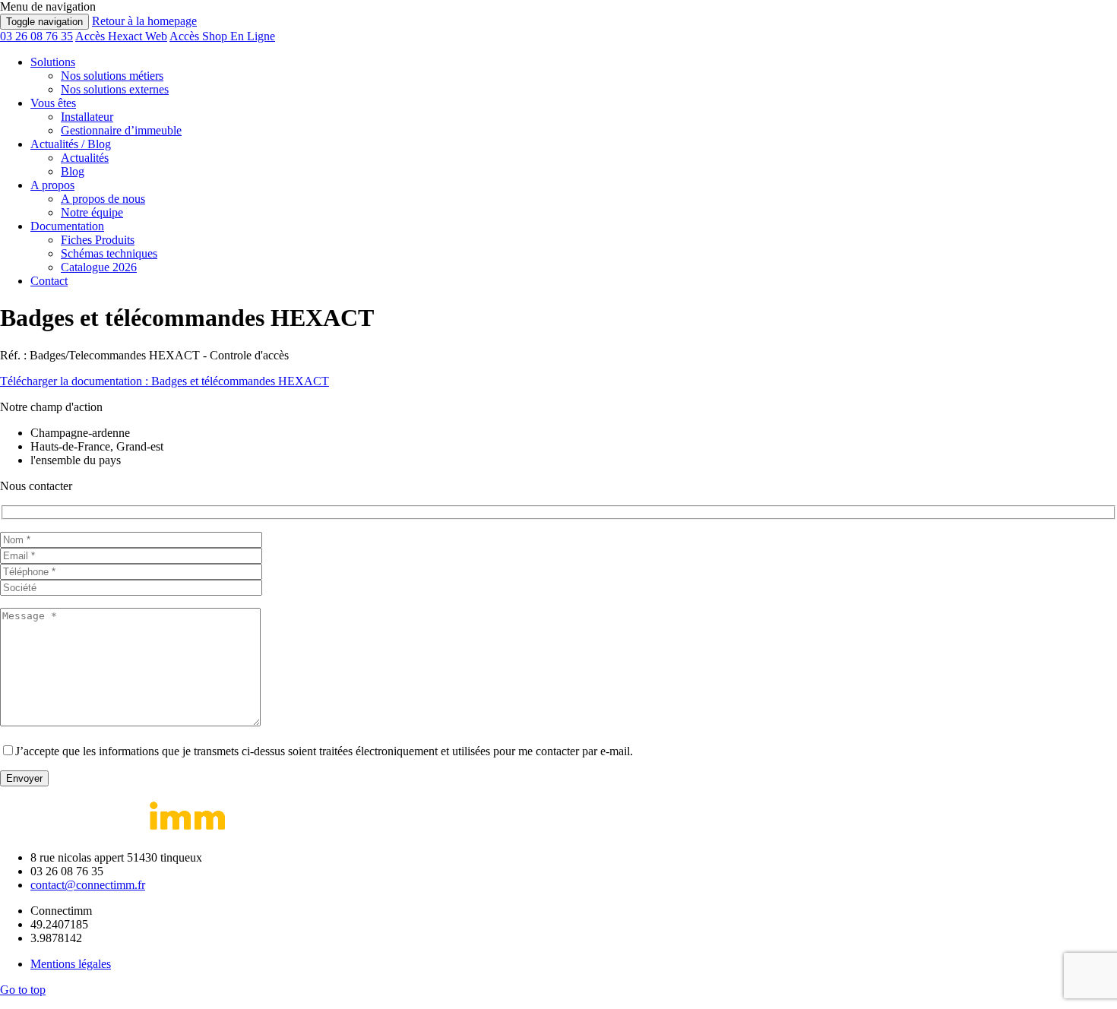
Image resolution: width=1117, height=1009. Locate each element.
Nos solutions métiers (112, 75)
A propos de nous (103, 198)
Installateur (87, 116)
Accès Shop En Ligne (222, 36)
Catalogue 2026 (99, 267)
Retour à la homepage (144, 20)
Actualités (85, 157)
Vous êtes (53, 102)
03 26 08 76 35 (36, 36)
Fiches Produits (97, 239)
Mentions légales (70, 963)
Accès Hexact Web (121, 36)
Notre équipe (92, 212)
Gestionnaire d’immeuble (121, 130)
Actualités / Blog (70, 144)
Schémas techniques (109, 253)
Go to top (23, 989)
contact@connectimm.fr (87, 884)
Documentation (67, 226)
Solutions (52, 61)
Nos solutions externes (115, 89)
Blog (72, 171)
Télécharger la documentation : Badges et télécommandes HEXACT (164, 381)
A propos (52, 185)
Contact (49, 280)
